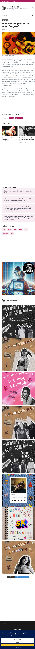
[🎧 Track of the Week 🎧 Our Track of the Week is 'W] (18, 490)
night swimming (18, 118)
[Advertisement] (17, 166)
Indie (20, 229)
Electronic (5, 233)
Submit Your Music (10, 1)
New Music (5, 20)
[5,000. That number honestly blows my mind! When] (18, 523)
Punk (15, 229)
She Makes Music (13, 7)
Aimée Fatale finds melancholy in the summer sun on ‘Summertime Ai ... (27, 139)
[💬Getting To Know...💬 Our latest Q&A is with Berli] (18, 456)
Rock (9, 229)
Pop (4, 229)
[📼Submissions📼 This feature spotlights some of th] (18, 354)
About (3, 1)
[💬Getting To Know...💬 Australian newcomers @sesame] (18, 321)
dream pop (11, 118)
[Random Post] (32, 15)
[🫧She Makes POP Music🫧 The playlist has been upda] (18, 388)
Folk (26, 229)
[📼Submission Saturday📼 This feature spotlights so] (18, 557)
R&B (12, 233)
